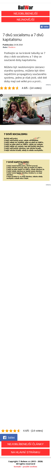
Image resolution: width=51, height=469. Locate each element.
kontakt (17, 466)
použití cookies (30, 466)
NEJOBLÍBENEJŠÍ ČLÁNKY (25, 444)
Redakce (11, 47)
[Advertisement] (25, 307)
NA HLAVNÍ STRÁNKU (25, 452)
